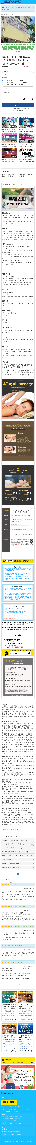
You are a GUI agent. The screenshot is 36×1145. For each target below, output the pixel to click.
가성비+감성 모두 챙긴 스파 (17, 962)
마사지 (11, 14)
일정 (15, 184)
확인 (14, 1120)
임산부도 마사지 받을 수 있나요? (12, 867)
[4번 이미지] (20, 40)
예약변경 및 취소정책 (6, 1111)
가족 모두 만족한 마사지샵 (16, 946)
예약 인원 (5, 71)
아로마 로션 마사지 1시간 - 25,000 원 (14, 80)
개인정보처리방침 (12, 1109)
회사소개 (3, 1109)
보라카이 (5, 14)
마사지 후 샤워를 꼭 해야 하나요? (12, 848)
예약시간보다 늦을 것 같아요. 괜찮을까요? (15, 840)
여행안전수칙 (17, 1111)
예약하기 (18, 105)
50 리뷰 (31, 66)
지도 (21, 184)
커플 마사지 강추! (14, 885)
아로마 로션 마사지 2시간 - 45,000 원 (14, 84)
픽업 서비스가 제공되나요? (10, 863)
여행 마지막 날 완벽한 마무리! (17, 906)
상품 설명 (7, 184)
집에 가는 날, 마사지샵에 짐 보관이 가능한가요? (17, 856)
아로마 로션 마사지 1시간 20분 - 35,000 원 (16, 82)
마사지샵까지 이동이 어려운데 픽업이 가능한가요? (17, 844)
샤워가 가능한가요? (8, 859)
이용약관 (27, 1109)
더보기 (18, 984)
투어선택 (4, 77)
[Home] (11, 2)
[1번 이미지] (15, 40)
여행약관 (20, 1109)
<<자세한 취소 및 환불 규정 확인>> (11, 830)
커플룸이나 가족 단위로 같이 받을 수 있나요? (16, 852)
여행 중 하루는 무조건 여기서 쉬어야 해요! (21, 926)
